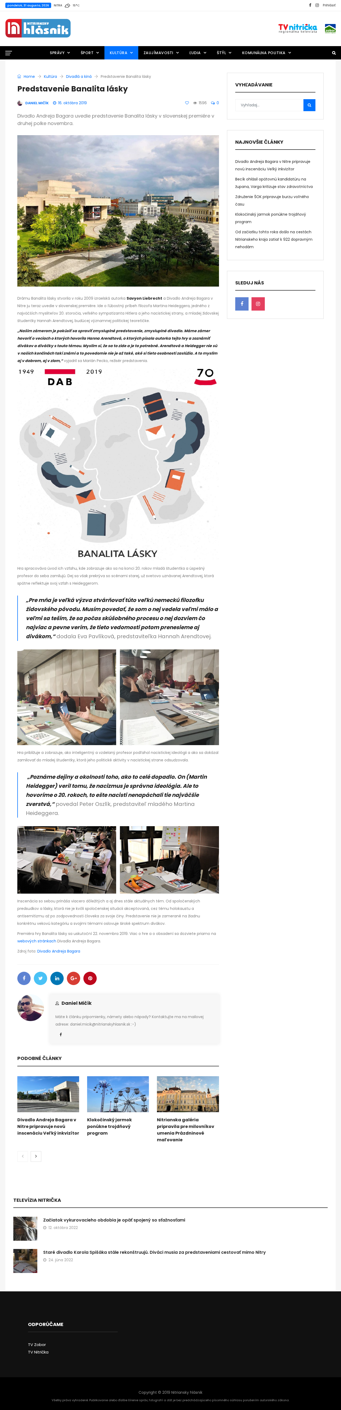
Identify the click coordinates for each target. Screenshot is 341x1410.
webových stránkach (36, 941)
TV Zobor (37, 1344)
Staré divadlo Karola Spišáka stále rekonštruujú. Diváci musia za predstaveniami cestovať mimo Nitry (154, 1252)
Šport (87, 52)
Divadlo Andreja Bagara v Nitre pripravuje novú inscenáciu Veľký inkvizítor (48, 1126)
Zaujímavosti (158, 52)
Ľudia (195, 52)
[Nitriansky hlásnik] (38, 28)
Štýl (221, 52)
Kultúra (119, 52)
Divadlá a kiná (79, 76)
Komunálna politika (264, 52)
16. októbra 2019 (72, 103)
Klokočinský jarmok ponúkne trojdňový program (109, 1126)
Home (29, 76)
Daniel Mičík (77, 1003)
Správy (57, 52)
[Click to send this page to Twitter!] (40, 978)
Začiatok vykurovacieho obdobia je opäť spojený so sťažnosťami (114, 1220)
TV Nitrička (38, 1352)
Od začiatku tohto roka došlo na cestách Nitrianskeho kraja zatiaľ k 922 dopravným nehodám (273, 239)
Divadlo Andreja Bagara (58, 951)
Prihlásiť (329, 5)
